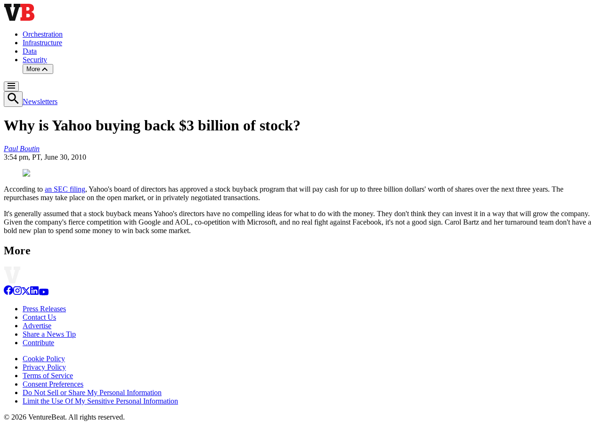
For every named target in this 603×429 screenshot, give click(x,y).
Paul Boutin (22, 149)
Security (35, 60)
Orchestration (43, 34)
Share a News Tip (49, 334)
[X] (26, 293)
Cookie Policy (44, 359)
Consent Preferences (53, 384)
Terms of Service (48, 376)
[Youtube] (44, 293)
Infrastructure (42, 43)
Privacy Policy (44, 367)
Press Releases (44, 309)
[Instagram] (17, 293)
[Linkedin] (34, 293)
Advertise (37, 326)
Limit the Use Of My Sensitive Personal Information (100, 401)
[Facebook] (8, 293)
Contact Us (39, 317)
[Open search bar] (13, 99)
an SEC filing (65, 189)
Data (30, 51)
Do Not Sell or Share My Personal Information (92, 393)
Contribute (38, 343)
